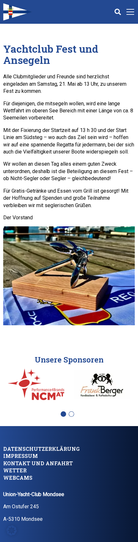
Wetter (15, 470)
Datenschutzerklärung (41, 448)
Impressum (20, 455)
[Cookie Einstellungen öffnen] (11, 530)
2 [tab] (73, 416)
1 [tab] (65, 416)
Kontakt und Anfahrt (38, 463)
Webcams (17, 477)
